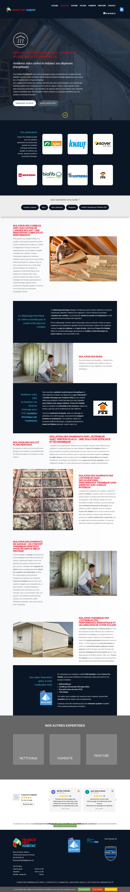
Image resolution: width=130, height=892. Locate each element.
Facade (83, 6)
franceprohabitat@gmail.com (23, 860)
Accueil (54, 6)
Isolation (64, 6)
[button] (115, 799)
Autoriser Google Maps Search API (65, 825)
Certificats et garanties (57, 882)
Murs (44, 207)
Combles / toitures (30, 207)
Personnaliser (111, 889)
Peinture (102, 6)
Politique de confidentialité (100, 882)
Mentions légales (78, 882)
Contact (111, 6)
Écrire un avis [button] (28, 804)
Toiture (74, 6)
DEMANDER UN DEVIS (24, 103)
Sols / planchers (57, 207)
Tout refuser (97, 889)
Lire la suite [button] (65, 809)
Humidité (92, 6)
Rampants (72, 207)
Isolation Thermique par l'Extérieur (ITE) (94, 207)
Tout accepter (84, 889)
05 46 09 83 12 (18, 857)
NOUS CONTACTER (48, 103)
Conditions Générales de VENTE (31, 882)
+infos (28, 756)
